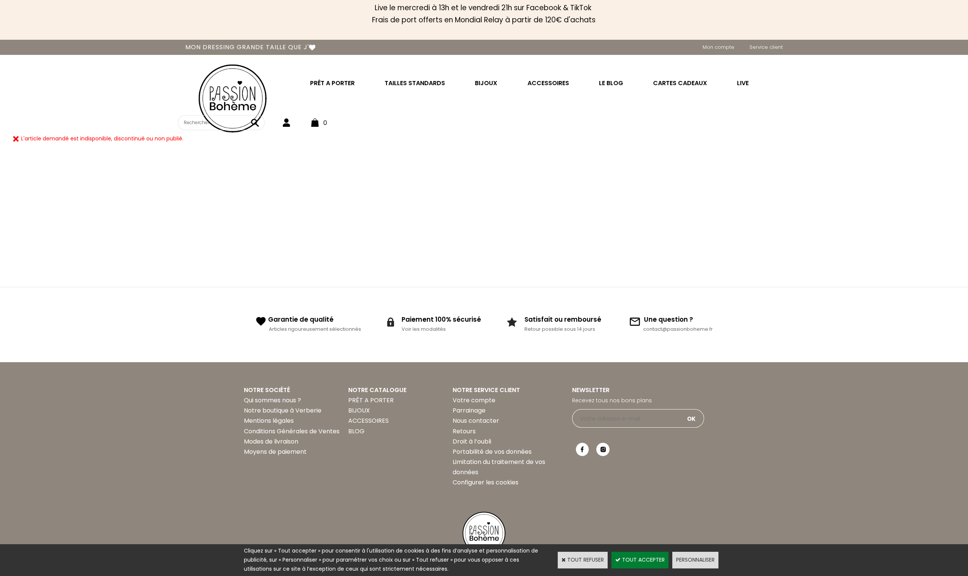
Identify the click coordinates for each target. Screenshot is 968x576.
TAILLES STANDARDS (415, 83)
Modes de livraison (271, 441)
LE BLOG (611, 83)
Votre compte (474, 400)
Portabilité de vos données (492, 451)
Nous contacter (476, 420)
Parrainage (469, 410)
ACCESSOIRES (548, 83)
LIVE (743, 83)
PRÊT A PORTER (332, 83)
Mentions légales (269, 420)
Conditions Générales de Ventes (292, 431)
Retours (464, 431)
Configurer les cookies (485, 482)
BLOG (356, 431)
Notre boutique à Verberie (282, 410)
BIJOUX (486, 83)
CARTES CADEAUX (680, 83)
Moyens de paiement (275, 451)
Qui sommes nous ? (272, 400)
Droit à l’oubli (472, 441)
